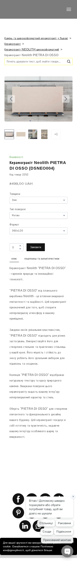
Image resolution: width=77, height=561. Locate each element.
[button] (69, 61)
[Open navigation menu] (69, 9)
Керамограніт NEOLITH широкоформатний (31, 49)
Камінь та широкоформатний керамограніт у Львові (36, 38)
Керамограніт (12, 43)
